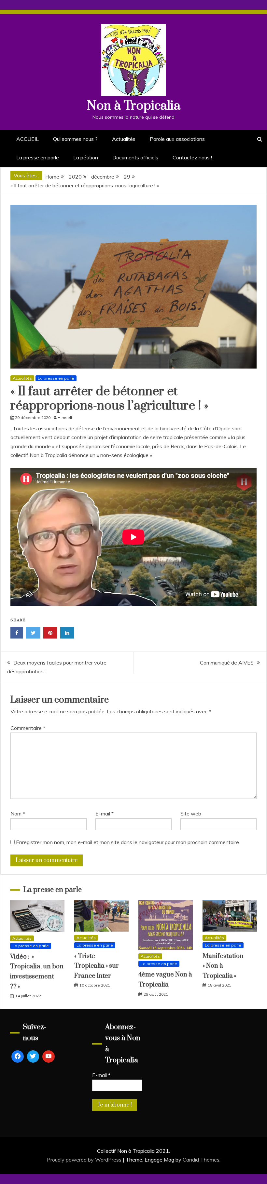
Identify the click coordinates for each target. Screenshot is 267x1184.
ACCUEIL (27, 139)
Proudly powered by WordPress (85, 1159)
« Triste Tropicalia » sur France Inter (96, 966)
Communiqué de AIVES (227, 662)
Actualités (123, 139)
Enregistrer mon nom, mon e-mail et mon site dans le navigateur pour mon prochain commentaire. (128, 842)
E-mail (104, 813)
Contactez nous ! (192, 157)
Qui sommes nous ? (75, 139)
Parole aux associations (177, 139)
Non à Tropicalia (133, 106)
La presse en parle (37, 157)
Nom (17, 813)
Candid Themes (201, 1159)
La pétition (85, 157)
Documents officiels (135, 157)
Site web (190, 813)
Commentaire (27, 728)
